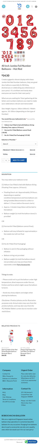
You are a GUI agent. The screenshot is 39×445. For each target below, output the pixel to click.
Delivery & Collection (9, 378)
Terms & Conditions (9, 399)
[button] (3, 6)
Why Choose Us (7, 376)
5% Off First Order (8, 402)
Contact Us (6, 374)
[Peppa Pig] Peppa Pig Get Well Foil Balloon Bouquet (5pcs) (28, 351)
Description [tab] (6, 174)
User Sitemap (6, 397)
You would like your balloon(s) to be (18, 120)
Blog (4, 395)
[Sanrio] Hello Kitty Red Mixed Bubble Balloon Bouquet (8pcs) (9, 351)
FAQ (4, 392)
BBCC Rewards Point (9, 381)
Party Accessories (23, 265)
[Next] (37, 345)
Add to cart (19, 160)
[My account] (27, 6)
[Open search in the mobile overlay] (32, 6)
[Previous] (1, 345)
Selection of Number (9, 140)
